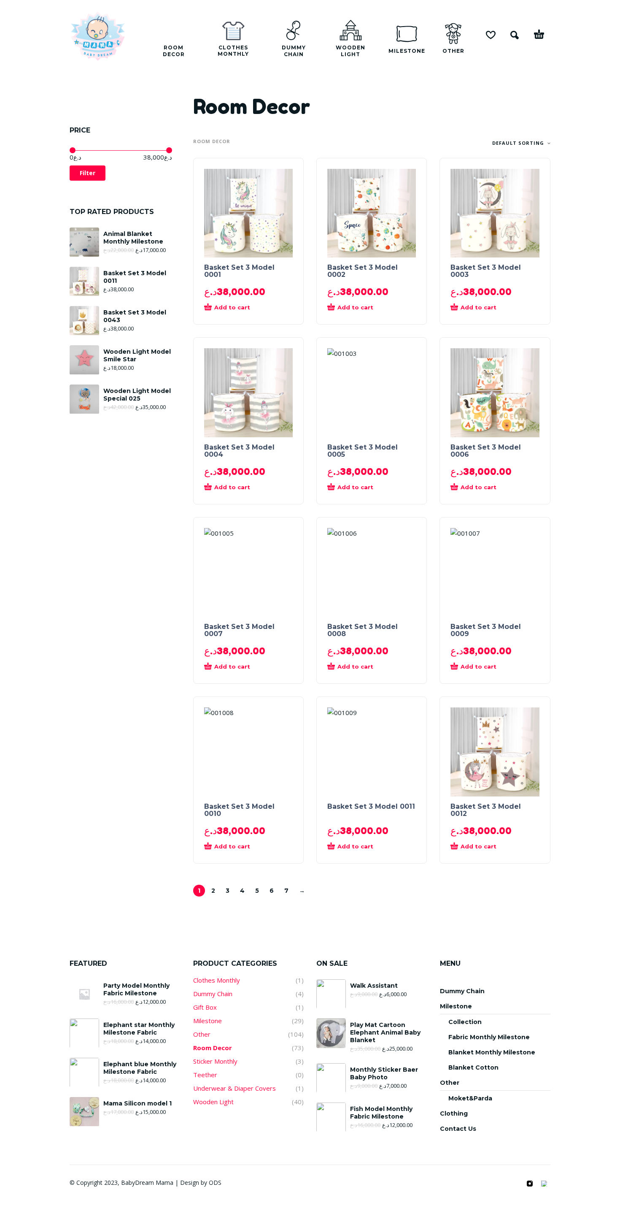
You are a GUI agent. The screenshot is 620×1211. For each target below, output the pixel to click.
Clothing (454, 1113)
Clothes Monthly (216, 980)
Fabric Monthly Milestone (489, 1037)
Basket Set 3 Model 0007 (239, 630)
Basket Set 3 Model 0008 (362, 630)
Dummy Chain (212, 993)
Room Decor (212, 1047)
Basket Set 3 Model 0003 (485, 271)
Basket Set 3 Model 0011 (371, 806)
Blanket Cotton (473, 1067)
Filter (87, 173)
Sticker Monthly (215, 1061)
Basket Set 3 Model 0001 (239, 271)
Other (201, 1034)
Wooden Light (213, 1101)
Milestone (207, 1020)
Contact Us (458, 1128)
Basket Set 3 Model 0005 (362, 450)
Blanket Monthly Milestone (491, 1052)
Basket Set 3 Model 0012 (485, 810)
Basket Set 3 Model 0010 (239, 810)
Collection (465, 1022)
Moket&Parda (470, 1098)
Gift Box (205, 1007)
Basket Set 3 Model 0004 (239, 450)
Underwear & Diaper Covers (234, 1088)
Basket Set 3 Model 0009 (485, 630)
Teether (205, 1074)
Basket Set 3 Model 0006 (485, 450)
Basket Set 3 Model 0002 (362, 271)
